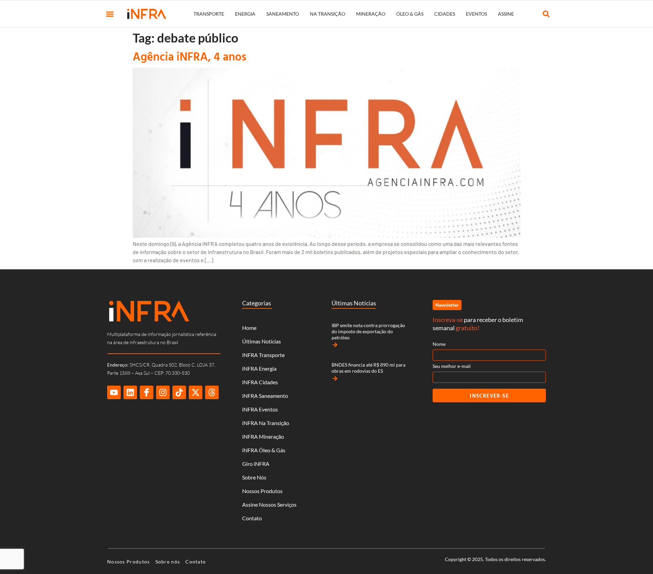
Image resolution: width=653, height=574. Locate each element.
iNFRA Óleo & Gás (263, 450)
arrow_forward (335, 345)
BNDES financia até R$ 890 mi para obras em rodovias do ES (368, 368)
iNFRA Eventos (260, 409)
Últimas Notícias (261, 341)
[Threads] (212, 392)
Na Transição (327, 14)
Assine (506, 14)
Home (249, 327)
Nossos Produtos (262, 491)
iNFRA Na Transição (265, 423)
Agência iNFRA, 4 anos (190, 56)
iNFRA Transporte (263, 355)
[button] (110, 14)
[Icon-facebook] (146, 392)
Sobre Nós (254, 477)
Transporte (209, 14)
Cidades (444, 14)
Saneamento (282, 14)
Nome (439, 344)
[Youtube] (114, 392)
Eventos (476, 14)
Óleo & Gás (409, 14)
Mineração (370, 14)
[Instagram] (163, 392)
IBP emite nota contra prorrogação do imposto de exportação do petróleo (368, 331)
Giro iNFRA (255, 463)
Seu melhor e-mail (452, 366)
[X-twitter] (195, 392)
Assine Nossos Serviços (269, 504)
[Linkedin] (130, 392)
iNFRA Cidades (260, 382)
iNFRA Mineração (263, 436)
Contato (252, 518)
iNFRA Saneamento (265, 395)
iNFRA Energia (259, 368)
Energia (245, 14)
